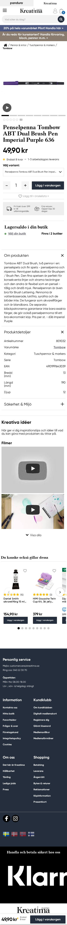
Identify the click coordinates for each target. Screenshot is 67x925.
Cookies (7, 744)
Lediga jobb (9, 783)
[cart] (61, 11)
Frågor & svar (10, 726)
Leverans (38, 771)
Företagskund (10, 732)
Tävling (7, 777)
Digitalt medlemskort (45, 713)
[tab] (5, 115)
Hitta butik (9, 713)
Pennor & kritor (18, 45)
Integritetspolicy (12, 738)
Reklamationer (42, 789)
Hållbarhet (9, 771)
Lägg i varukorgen (47, 185)
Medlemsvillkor (42, 732)
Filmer (6, 443)
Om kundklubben (43, 707)
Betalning (39, 765)
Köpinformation (42, 795)
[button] (6, 185)
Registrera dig (41, 719)
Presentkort (40, 801)
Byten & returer (42, 783)
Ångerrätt (39, 777)
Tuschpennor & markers (42, 45)
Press (6, 789)
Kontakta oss (10, 707)
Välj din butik (17, 233)
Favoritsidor (9, 719)
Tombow (7, 48)
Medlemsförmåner (43, 738)
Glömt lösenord (42, 726)
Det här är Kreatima (14, 765)
